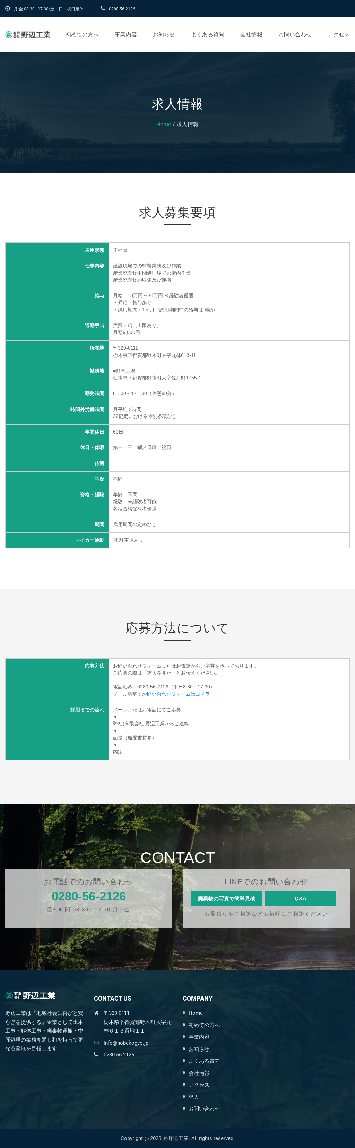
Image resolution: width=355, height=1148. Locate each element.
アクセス (339, 34)
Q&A (300, 898)
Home (163, 124)
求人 (194, 1097)
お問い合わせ (295, 34)
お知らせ (164, 34)
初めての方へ (82, 34)
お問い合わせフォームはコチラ (176, 694)
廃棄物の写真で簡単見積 (226, 898)
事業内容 (126, 34)
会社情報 (251, 34)
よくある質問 (207, 34)
